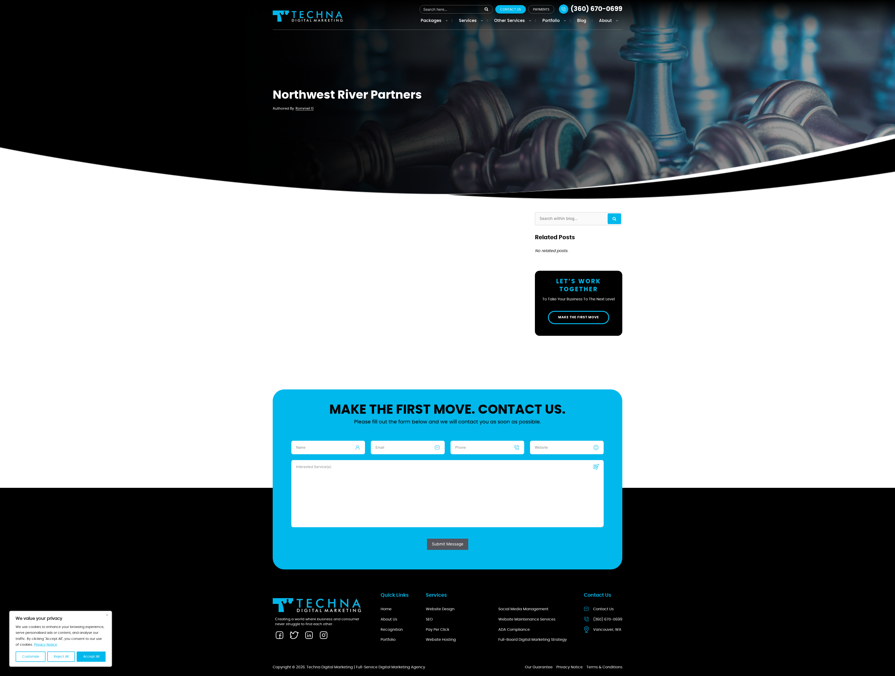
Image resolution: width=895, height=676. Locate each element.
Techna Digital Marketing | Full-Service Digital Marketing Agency (365, 667)
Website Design (440, 609)
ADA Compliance (514, 629)
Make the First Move (578, 317)
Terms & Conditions (604, 667)
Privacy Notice (45, 644)
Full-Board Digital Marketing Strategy (532, 639)
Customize (30, 656)
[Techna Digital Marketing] (308, 15)
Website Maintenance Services (526, 619)
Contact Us (510, 9)
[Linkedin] (308, 635)
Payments (541, 9)
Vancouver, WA (607, 629)
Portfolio (388, 639)
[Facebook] (279, 635)
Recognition (392, 629)
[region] (60, 639)
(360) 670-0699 (607, 619)
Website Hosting (441, 639)
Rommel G (305, 108)
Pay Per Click (437, 629)
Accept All (91, 656)
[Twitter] (294, 635)
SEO (429, 619)
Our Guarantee (539, 667)
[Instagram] (323, 635)
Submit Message (447, 544)
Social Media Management (523, 609)
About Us (389, 619)
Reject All (61, 656)
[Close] (107, 615)
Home (386, 609)
